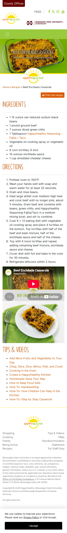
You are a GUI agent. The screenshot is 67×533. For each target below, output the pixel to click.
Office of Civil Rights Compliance (18, 479)
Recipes (16, 87)
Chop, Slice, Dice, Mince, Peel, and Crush (36, 366)
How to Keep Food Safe (24, 383)
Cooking (8, 437)
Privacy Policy (31, 517)
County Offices (14, 3)
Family (6, 440)
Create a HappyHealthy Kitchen (30, 374)
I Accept (33, 525)
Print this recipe (54, 95)
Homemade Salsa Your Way (27, 378)
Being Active (10, 444)
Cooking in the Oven (22, 370)
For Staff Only (56, 448)
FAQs (61, 437)
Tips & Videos (56, 433)
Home (6, 87)
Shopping (8, 433)
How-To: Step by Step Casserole (30, 399)
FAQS (37, 11)
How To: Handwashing (24, 387)
